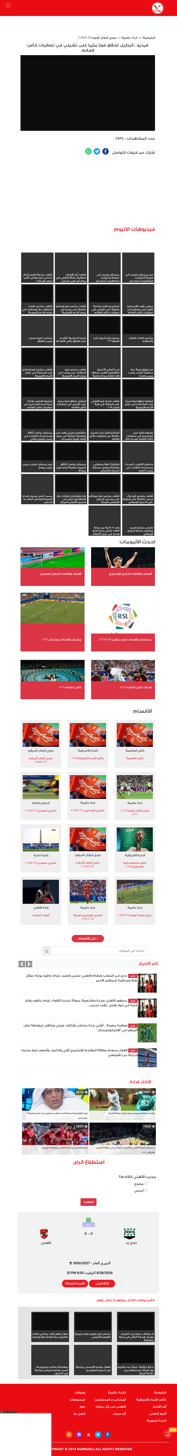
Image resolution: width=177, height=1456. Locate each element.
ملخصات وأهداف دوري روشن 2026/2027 (125, 639)
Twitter (97, 151)
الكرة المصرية (156, 1420)
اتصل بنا (79, 1414)
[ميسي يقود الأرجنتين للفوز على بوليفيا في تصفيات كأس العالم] (138, 301)
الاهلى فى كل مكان (111, 1406)
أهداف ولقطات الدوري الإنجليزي (130, 573)
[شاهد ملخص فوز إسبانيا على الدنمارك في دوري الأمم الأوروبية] (37, 357)
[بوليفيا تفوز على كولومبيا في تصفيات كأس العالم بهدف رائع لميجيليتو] (138, 420)
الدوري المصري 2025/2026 (40, 810)
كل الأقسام (88, 938)
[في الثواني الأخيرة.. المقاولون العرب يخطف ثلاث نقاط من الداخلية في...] (105, 365)
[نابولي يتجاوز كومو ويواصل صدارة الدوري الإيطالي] (138, 523)
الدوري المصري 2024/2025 (40, 862)
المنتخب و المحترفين (110, 1400)
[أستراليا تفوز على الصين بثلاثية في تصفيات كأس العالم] (105, 420)
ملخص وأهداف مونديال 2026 (61, 639)
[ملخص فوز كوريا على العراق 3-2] (105, 325)
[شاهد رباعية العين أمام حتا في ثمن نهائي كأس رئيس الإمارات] (37, 270)
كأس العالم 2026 (70, 687)
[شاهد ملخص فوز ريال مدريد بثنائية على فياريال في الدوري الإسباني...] (138, 483)
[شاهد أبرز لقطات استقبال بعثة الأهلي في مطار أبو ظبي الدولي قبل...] (71, 270)
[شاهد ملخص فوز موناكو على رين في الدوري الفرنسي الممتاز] (105, 483)
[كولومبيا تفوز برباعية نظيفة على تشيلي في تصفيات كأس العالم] (105, 293)
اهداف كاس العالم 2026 (136, 687)
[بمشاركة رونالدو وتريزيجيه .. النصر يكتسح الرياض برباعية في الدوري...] (50, 1362)
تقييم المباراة (75, 1283)
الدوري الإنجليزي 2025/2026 (87, 810)
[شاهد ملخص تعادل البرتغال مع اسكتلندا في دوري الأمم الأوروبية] (37, 293)
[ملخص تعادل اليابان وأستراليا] (138, 325)
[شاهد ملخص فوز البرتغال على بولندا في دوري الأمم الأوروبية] (71, 357)
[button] (22, 964)
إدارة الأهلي (40, 907)
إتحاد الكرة (40, 855)
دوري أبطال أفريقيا (41, 750)
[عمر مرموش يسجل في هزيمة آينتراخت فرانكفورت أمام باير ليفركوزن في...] (138, 270)
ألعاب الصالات (40, 915)
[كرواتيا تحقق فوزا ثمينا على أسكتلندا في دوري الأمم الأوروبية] (138, 388)
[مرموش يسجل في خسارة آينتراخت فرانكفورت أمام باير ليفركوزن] (105, 270)
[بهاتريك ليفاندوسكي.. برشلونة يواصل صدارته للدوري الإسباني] (105, 451)
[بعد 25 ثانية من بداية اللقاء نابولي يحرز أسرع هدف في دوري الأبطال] (105, 523)
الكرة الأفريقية (88, 750)
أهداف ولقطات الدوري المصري (60, 573)
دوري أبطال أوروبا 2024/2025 (97, 38)
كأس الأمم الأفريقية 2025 (88, 758)
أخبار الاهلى (157, 1414)
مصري (139, 1184)
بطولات (79, 1392)
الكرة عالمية (117, 1392)
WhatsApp (88, 151)
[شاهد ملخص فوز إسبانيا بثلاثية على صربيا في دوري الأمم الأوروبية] (71, 293)
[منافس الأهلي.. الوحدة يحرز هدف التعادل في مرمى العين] (138, 459)
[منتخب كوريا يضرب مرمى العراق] (37, 333)
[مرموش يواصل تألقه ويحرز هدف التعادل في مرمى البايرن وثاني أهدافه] (37, 420)
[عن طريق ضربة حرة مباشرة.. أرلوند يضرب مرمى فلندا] (138, 365)
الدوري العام (40, 803)
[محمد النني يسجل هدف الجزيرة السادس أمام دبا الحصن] (37, 491)
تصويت (88, 1202)
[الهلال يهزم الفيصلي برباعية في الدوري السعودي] (93, 1362)
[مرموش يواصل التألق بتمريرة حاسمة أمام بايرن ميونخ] (71, 451)
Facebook (105, 151)
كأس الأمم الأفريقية (151, 1400)
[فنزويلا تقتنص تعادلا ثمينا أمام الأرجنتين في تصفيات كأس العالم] (37, 388)
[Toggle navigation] (8, 5)
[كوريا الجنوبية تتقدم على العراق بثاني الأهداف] (71, 333)
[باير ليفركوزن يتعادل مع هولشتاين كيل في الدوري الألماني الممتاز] (71, 483)
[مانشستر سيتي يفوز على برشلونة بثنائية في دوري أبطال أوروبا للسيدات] (71, 420)
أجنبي (139, 1190)
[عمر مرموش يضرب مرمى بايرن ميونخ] (37, 451)
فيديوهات (77, 1400)
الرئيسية (149, 38)
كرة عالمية (129, 38)
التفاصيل (102, 1283)
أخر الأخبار (159, 1406)
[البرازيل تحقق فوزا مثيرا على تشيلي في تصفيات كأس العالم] (71, 388)
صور (82, 1406)
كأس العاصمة (134, 750)
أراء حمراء (119, 1414)
